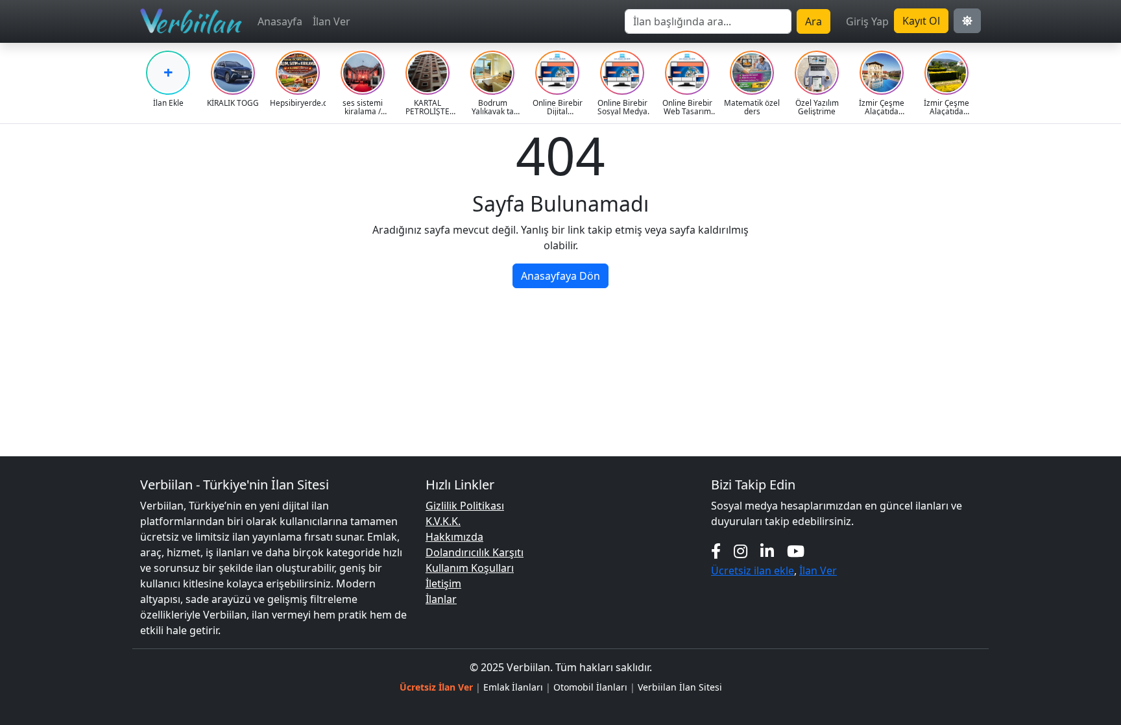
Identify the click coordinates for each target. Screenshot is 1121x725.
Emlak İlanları (513, 687)
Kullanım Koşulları (470, 568)
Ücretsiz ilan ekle (752, 570)
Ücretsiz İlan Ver (436, 687)
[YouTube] (795, 550)
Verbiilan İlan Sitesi (680, 687)
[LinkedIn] (767, 550)
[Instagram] (740, 550)
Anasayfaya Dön (560, 276)
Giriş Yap (867, 21)
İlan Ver (331, 21)
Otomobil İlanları (590, 687)
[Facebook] (716, 550)
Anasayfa (280, 21)
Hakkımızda (454, 537)
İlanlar (441, 599)
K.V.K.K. (443, 521)
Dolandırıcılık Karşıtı (475, 552)
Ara (813, 21)
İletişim (443, 583)
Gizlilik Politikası (465, 505)
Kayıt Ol (921, 21)
